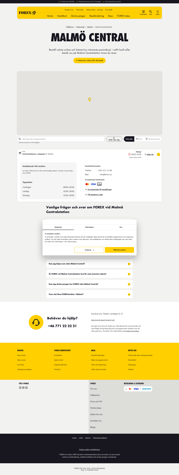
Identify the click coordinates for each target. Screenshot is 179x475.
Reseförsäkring (97, 15)
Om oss (93, 389)
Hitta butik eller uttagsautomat (140, 355)
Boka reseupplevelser (99, 360)
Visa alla (129, 139)
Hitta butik (79, 9)
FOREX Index (123, 15)
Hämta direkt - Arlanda (94, 9)
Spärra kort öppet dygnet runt (103, 320)
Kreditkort (62, 15)
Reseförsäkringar (98, 355)
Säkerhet (87, 438)
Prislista (57, 369)
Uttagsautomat (154, 139)
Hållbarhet (95, 395)
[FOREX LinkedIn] (26, 387)
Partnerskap (95, 408)
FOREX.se (70, 27)
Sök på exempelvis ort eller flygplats (29, 142)
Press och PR (96, 401)
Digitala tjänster (60, 365)
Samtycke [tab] (58, 227)
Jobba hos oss (96, 414)
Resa (110, 15)
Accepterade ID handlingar (99, 189)
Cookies (74, 438)
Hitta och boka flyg (98, 365)
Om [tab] (121, 227)
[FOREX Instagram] (23, 387)
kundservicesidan (132, 331)
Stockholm (132, 360)
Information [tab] (89, 227)
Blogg (92, 427)
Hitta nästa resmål (98, 369)
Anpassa (88, 250)
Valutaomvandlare (24, 369)
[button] (108, 9)
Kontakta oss (96, 421)
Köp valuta (21, 355)
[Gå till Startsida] (27, 12)
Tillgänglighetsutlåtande (100, 438)
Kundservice (69, 9)
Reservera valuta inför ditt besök (90, 60)
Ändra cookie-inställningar (89, 449)
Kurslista (20, 365)
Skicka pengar (78, 15)
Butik (140, 139)
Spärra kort (58, 360)
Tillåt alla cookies (119, 250)
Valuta (50, 15)
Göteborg (132, 365)
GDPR (81, 438)
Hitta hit (150, 154)
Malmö (90, 27)
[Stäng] (158, 154)
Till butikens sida (95, 194)
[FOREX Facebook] (20, 387)
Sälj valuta (21, 360)
